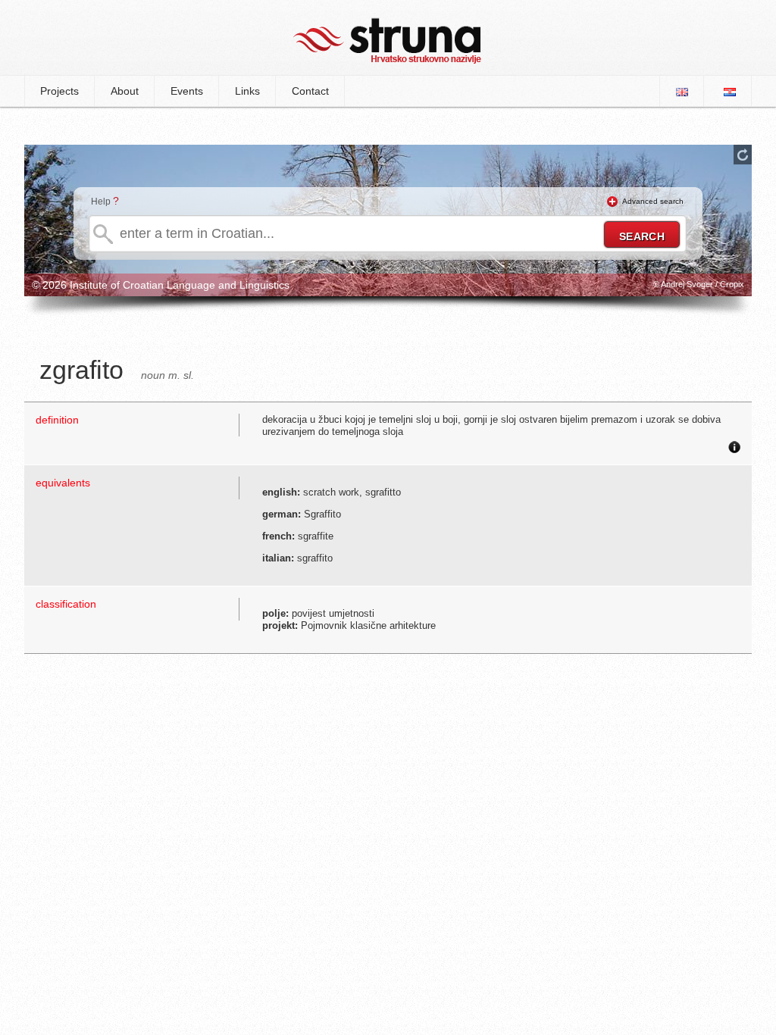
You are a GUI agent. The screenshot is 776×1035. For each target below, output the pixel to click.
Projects (59, 91)
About (125, 91)
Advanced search (653, 201)
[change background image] (742, 155)
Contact (310, 91)
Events (187, 91)
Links (247, 91)
